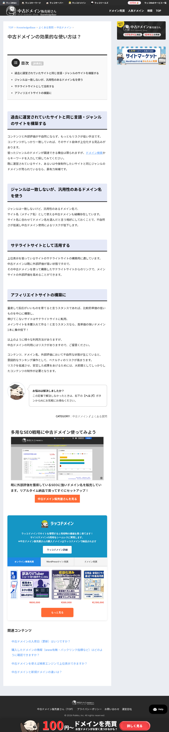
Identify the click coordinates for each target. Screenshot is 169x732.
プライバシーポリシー (89, 709)
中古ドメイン (80, 416)
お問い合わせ (111, 709)
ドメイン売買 (117, 11)
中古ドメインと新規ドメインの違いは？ (37, 672)
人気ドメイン (136, 11)
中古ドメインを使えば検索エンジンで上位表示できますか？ (49, 663)
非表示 (37, 63)
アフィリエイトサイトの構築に (33, 93)
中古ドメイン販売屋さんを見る (57, 499)
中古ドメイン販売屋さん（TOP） (55, 709)
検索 (149, 11)
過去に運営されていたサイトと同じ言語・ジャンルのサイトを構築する (57, 73)
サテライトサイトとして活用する (34, 86)
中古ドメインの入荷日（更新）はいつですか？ (41, 641)
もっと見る (57, 612)
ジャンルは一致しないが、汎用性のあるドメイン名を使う (49, 80)
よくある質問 (99, 416)
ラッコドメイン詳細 (57, 549)
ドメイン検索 (94, 153)
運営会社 (127, 709)
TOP (158, 11)
